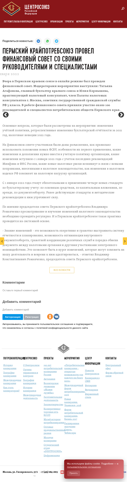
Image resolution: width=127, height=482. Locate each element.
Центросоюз (42, 21)
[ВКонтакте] (56, 317)
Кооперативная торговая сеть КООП (52, 412)
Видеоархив (91, 390)
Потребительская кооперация (18, 21)
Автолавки (49, 379)
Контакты (118, 21)
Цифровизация (52, 455)
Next (121, 115)
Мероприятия (82, 21)
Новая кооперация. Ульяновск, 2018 (72, 402)
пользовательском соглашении (84, 467)
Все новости (62, 270)
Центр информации (101, 21)
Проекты (69, 21)
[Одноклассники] (50, 317)
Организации (56, 21)
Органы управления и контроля (30, 372)
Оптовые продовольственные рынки (54, 430)
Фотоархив (91, 385)
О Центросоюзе (31, 365)
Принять (73, 473)
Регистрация (32, 317)
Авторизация (13, 317)
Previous (5, 115)
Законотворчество (53, 404)
